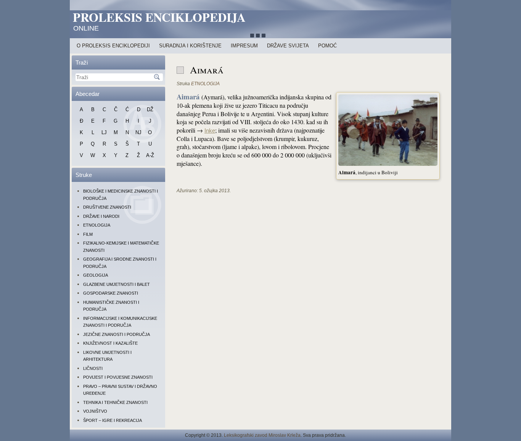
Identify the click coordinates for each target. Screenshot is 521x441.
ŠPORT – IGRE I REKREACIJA (112, 420)
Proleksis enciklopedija (159, 17)
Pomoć (327, 46)
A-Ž (150, 155)
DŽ (150, 109)
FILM (88, 234)
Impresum (244, 46)
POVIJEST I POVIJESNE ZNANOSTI (118, 377)
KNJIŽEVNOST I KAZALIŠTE (110, 343)
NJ (138, 132)
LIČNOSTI (93, 368)
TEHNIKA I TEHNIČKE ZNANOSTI (115, 402)
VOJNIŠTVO (95, 411)
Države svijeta (288, 46)
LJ (104, 132)
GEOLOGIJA (95, 275)
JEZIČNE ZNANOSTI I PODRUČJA (116, 334)
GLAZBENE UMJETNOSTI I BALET (116, 284)
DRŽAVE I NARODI (101, 216)
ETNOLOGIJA (96, 225)
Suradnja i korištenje (190, 46)
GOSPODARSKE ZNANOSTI (110, 293)
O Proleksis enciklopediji (113, 46)
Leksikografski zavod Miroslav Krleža (262, 435)
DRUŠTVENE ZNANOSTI (107, 207)
